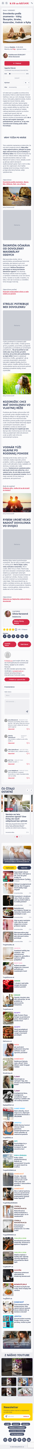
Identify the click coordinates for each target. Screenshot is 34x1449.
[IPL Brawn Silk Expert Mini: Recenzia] (25, 1392)
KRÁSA (16, 1045)
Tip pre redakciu (17, 1434)
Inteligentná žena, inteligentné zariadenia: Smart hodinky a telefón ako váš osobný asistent (22, 1096)
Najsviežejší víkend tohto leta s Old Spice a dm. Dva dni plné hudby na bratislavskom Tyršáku (22, 875)
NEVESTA (17, 948)
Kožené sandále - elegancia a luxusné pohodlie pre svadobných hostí (21, 968)
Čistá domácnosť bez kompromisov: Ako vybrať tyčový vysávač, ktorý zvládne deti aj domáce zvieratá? (22, 1308)
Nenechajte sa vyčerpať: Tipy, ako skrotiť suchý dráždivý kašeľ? (22, 1081)
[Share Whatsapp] (9, 636)
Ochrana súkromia (17, 1431)
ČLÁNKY (17, 1077)
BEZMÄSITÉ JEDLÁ (20, 1284)
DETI (15, 1141)
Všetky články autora (19, 622)
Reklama (26, 1424)
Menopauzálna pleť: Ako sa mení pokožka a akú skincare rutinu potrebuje (22, 935)
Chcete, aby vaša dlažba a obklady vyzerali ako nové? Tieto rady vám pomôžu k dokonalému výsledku (22, 1180)
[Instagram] (5, 1440)
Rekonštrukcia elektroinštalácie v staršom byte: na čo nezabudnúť (21, 1213)
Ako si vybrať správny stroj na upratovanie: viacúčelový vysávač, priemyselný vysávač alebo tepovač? (22, 1194)
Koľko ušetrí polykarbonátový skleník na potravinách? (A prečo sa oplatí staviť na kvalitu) (22, 1162)
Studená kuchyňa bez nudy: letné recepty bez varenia (22, 1288)
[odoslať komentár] (27, 711)
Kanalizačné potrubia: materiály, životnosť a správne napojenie (22, 1242)
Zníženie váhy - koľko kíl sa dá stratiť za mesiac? (16, 489)
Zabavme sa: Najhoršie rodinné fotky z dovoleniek (17, 600)
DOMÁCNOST (19, 1059)
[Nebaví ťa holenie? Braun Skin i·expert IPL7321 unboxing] (9, 1392)
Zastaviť (17, 78)
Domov (5, 10)
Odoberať (26, 1416)
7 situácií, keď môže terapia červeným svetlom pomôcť (21, 985)
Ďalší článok (24, 644)
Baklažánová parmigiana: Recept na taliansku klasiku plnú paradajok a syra (22, 911)
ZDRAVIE (17, 981)
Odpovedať (11, 729)
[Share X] (13, 636)
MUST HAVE (18, 963)
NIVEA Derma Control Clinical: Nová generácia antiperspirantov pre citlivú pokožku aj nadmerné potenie (22, 1129)
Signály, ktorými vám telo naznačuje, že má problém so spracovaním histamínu (22, 1001)
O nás (7, 1424)
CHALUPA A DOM (20, 1238)
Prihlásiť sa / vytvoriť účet (17, 679)
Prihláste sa (8, 661)
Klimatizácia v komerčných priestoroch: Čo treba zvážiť (21, 1227)
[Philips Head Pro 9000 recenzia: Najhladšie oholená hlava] (25, 1382)
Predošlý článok (7, 644)
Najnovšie (24, 868)
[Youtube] (10, 1440)
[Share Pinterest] (18, 636)
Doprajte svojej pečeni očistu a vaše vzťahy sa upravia (16, 293)
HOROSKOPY (11, 10)
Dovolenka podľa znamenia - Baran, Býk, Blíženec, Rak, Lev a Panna (16, 183)
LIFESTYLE (17, 1123)
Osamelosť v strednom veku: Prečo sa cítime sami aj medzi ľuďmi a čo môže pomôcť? (22, 899)
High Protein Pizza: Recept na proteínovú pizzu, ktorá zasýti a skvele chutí (22, 1018)
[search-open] (6, 3)
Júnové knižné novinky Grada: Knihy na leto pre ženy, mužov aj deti (22, 1320)
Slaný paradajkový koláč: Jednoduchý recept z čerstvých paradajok (21, 1032)
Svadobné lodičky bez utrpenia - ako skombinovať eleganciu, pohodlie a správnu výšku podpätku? (22, 955)
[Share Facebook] (5, 636)
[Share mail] (26, 636)
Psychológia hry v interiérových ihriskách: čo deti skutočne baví (20, 1146)
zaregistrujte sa (18, 671)
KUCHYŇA (17, 1270)
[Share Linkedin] (22, 636)
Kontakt (16, 1424)
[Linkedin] (29, 1440)
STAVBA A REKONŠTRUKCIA (20, 1207)
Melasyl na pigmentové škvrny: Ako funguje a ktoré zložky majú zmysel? (22, 886)
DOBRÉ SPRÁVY (19, 1108)
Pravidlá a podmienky (17, 1427)
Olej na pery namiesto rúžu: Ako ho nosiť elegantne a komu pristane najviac (22, 923)
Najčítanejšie (10, 868)
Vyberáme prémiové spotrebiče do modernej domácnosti (22, 1274)
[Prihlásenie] (2, 3)
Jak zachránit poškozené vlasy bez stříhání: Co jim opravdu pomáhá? (21, 1049)
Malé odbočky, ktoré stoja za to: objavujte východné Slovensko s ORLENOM (22, 1113)
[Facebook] (15, 1440)
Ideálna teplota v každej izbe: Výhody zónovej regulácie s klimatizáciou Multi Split (21, 1258)
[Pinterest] (19, 1440)
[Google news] (24, 1440)
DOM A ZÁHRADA (20, 1155)
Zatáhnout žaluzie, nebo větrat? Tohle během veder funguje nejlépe (22, 1064)
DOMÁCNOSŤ (19, 1174)
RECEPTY (17, 1013)
